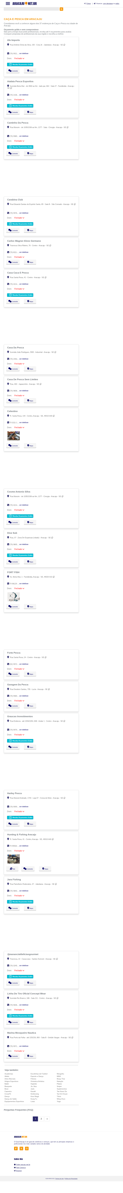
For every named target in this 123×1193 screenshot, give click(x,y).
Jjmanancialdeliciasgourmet (23, 954)
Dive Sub (12, 533)
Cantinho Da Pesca (18, 122)
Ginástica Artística (37, 1081)
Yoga (59, 1101)
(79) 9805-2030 (16, 544)
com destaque (108, 3)
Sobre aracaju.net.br (23, 1164)
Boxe (6, 1089)
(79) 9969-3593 (16, 696)
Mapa (31, 71)
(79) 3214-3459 (16, 505)
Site (13, 869)
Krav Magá (35, 1096)
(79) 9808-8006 (16, 391)
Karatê (33, 1091)
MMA (59, 1076)
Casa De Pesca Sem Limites (23, 379)
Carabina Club (15, 199)
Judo (32, 1089)
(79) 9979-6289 (16, 730)
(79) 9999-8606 (16, 807)
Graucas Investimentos (20, 716)
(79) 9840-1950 (16, 891)
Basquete (8, 1086)
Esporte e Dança (37, 1076)
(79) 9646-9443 (16, 1005)
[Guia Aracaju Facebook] (16, 1148)
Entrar (88, 3)
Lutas (33, 1101)
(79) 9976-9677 (16, 213)
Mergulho (60, 1074)
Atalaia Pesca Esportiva (20, 81)
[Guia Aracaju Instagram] (27, 1148)
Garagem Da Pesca (18, 684)
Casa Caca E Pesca (18, 272)
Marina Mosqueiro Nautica (22, 1032)
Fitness (33, 1079)
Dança (7, 1096)
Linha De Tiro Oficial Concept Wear (26, 993)
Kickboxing (35, 1094)
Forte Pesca (14, 652)
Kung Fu (34, 1099)
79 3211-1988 (15, 423)
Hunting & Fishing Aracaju (22, 834)
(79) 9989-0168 (16, 136)
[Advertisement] (42, 178)
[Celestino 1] (13, 440)
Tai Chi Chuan (62, 1094)
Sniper (59, 1086)
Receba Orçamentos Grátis (22, 64)
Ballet (7, 1084)
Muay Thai (61, 1079)
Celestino (12, 411)
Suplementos (62, 1089)
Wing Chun (61, 1099)
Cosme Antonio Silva (19, 491)
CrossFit (8, 1094)
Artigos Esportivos (11, 1081)
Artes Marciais (10, 1079)
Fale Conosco (21, 1167)
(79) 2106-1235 (16, 95)
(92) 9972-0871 (16, 664)
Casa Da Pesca (16, 347)
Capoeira (8, 1091)
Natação (60, 1081)
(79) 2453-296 (15, 359)
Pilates (59, 1084)
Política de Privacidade (71, 1178)
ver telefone (23, 53)
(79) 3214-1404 (16, 284)
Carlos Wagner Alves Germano (24, 241)
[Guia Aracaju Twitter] (22, 1148)
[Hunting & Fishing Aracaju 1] (13, 863)
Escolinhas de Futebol (39, 1074)
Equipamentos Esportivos (14, 1101)
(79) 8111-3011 (15, 252)
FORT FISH (13, 572)
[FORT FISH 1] (13, 601)
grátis (117, 3)
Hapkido (34, 1084)
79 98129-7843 (15, 584)
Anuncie (19, 1171)
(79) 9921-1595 (16, 53)
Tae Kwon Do (62, 1091)
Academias (9, 1074)
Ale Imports (13, 40)
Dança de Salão (11, 1099)
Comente (14, 71)
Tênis (59, 1096)
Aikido (7, 1076)
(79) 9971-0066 (16, 1046)
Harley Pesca (14, 793)
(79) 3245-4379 (16, 966)
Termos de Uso (59, 1178)
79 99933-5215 (15, 846)
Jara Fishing (14, 879)
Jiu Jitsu (34, 1086)
